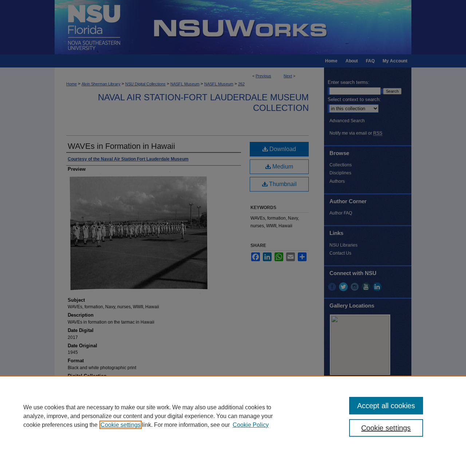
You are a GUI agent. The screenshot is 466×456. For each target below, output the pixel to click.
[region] (233, 416)
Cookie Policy (251, 425)
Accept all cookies (386, 406)
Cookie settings (120, 425)
